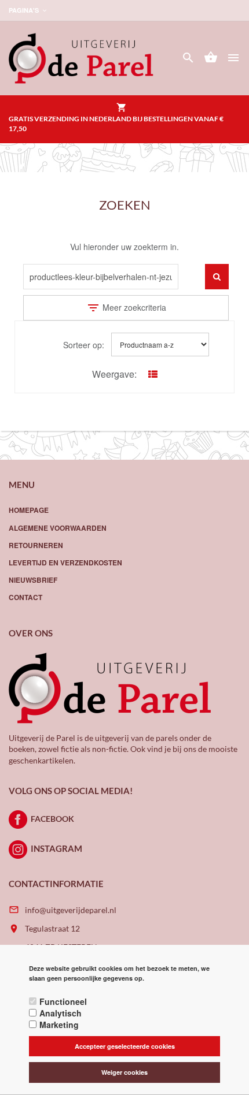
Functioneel (63, 1001)
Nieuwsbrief (33, 580)
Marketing (59, 1024)
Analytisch (60, 1013)
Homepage (29, 510)
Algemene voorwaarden (58, 528)
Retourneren (36, 545)
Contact (25, 597)
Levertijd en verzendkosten (65, 562)
